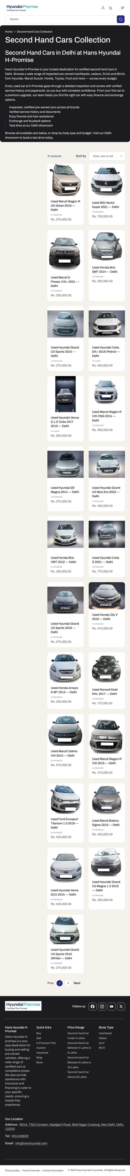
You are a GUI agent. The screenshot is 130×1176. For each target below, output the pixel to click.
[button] (121, 8)
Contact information (53, 1170)
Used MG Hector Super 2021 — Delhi (105, 204)
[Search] (121, 19)
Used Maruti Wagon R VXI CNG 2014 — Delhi (107, 416)
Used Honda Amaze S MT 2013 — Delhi (64, 690)
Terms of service (31, 1170)
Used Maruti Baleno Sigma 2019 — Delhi (106, 822)
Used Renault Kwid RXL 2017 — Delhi (104, 691)
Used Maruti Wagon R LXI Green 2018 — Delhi (65, 205)
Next (77, 983)
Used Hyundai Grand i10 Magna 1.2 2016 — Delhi (106, 886)
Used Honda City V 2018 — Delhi (105, 617)
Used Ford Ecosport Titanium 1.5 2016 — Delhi (65, 823)
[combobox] (65, 19)
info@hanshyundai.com (31, 1143)
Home (9, 31)
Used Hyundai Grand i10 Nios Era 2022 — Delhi (106, 492)
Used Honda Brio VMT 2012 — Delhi (63, 560)
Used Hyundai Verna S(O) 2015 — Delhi (64, 892)
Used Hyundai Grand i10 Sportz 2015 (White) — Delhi (65, 954)
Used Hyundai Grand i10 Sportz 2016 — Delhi (65, 628)
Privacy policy (12, 1170)
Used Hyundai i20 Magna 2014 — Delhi (65, 490)
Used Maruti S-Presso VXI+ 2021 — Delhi (65, 281)
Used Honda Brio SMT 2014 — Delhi (104, 269)
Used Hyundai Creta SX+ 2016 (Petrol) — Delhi (106, 352)
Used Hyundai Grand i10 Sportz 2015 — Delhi (65, 352)
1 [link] (59, 983)
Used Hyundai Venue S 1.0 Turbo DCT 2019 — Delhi (65, 422)
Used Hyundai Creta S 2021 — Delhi (105, 560)
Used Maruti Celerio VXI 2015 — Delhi (64, 753)
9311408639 (20, 1136)
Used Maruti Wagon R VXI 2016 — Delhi (107, 761)
